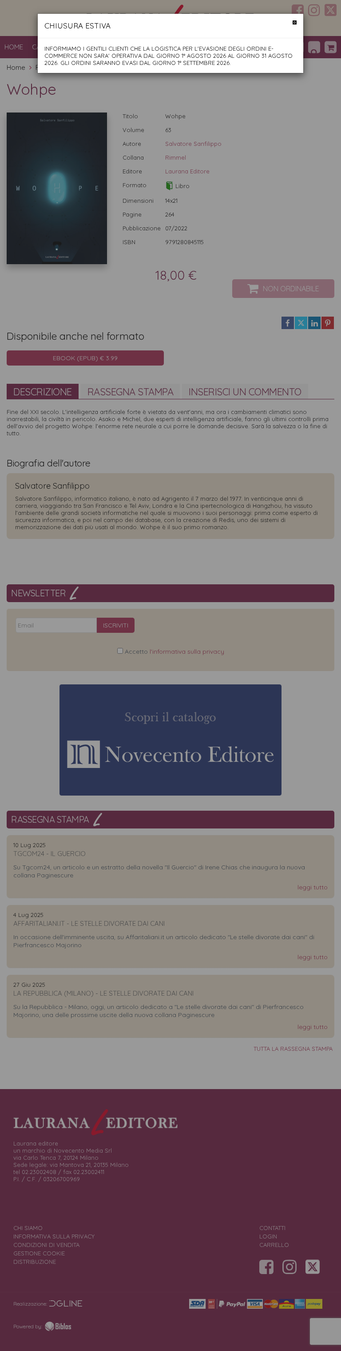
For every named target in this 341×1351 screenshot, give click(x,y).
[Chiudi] (295, 22)
